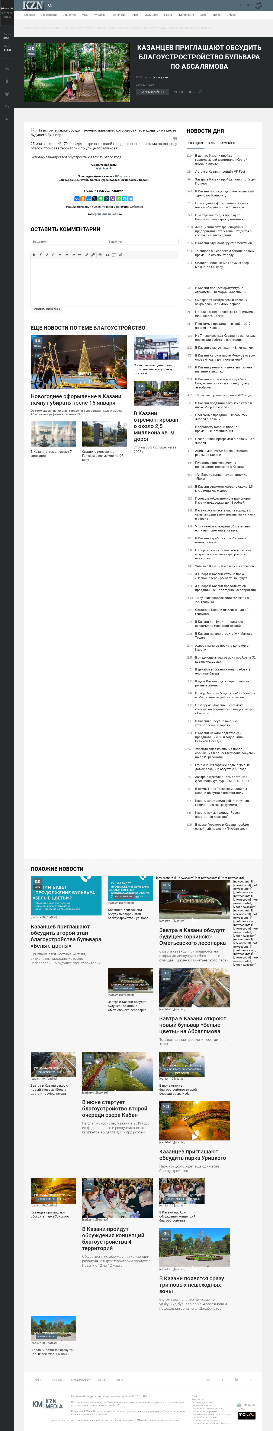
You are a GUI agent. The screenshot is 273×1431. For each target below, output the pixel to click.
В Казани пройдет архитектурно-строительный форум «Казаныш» (220, 290)
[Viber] (112, 198)
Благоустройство (152, 92)
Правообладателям (204, 1417)
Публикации (186, 14)
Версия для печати (104, 214)
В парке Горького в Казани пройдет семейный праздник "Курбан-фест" (222, 827)
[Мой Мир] (88, 198)
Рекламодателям (202, 1402)
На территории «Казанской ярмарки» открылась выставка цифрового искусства (223, 554)
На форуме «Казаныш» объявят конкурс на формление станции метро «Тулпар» (224, 709)
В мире (231, 14)
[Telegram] (130, 198)
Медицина (151, 14)
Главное (29, 14)
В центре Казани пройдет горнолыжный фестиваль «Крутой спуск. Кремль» (221, 160)
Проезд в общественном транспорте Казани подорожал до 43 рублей (223, 500)
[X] (94, 198)
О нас (195, 1396)
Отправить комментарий (46, 309)
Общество (69, 14)
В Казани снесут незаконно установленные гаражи (216, 723)
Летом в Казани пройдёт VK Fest (220, 171)
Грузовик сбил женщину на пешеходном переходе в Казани (219, 465)
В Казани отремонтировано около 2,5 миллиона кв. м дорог (224, 489)
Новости (58, 1380)
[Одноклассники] (83, 198)
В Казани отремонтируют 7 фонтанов (223, 243)
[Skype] (124, 198)
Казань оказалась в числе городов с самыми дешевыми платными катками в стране (225, 514)
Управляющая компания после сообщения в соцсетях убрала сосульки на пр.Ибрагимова (225, 753)
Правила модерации (204, 1411)
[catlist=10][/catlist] (66, 922)
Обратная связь (201, 1405)
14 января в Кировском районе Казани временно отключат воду (225, 253)
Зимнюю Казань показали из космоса (224, 566)
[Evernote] (100, 198)
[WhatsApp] (118, 198)
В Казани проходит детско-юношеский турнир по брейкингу (224, 193)
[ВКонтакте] (77, 198)
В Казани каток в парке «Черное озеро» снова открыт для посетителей (225, 357)
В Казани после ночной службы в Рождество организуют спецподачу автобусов (222, 383)
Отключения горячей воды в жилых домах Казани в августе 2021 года (222, 767)
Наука (168, 14)
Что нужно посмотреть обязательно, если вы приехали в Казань (223, 528)
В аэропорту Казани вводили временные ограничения (217, 429)
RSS (76, 180)
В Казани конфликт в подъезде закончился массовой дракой (219, 624)
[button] (34, 254)
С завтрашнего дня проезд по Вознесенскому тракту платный (219, 217)
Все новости (49, 14)
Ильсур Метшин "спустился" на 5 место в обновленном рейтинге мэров (225, 695)
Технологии (118, 14)
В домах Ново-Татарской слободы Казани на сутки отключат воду (221, 791)
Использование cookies (206, 1420)
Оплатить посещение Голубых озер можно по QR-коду (222, 265)
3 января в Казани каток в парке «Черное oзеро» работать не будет (221, 576)
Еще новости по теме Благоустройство (88, 328)
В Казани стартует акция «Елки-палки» (224, 348)
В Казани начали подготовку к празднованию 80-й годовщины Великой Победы (219, 737)
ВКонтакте (122, 176)
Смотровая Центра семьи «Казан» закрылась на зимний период (221, 302)
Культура (99, 14)
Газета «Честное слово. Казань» (211, 1423)
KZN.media (143, 77)
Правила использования (207, 1408)
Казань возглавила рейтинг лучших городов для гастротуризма (222, 803)
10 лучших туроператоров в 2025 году (223, 395)
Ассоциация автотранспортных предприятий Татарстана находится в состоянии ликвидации (223, 231)
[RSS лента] (241, 5)
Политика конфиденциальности (211, 1414)
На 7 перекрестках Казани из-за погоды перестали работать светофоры (225, 338)
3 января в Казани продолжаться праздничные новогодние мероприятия (225, 588)
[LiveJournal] (106, 198)
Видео (216, 14)
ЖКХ (85, 14)
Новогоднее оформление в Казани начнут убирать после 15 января (221, 205)
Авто (135, 14)
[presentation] (34, 254)
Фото (203, 14)
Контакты (197, 1399)
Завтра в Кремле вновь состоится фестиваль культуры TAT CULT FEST (222, 779)
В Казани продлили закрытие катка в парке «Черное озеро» (223, 405)
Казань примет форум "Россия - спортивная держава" (219, 815)
